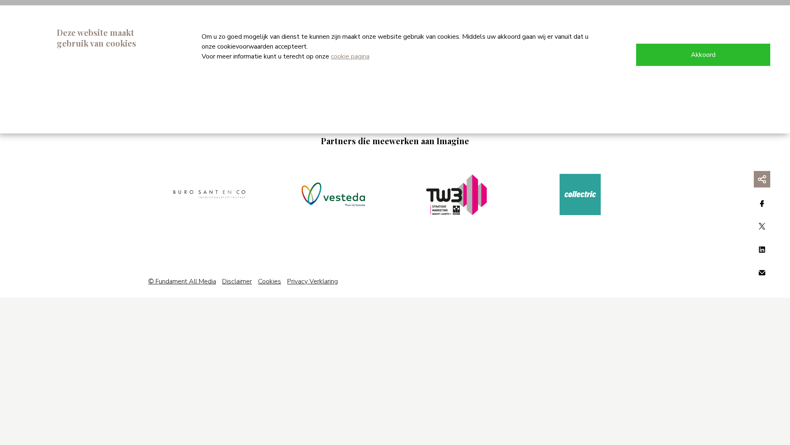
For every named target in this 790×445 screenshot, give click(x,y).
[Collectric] (580, 194)
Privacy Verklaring (312, 281)
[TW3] (457, 194)
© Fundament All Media (182, 281)
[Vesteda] (333, 194)
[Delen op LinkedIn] (762, 249)
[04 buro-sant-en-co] (210, 194)
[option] (210, 194)
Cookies (269, 281)
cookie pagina (350, 56)
